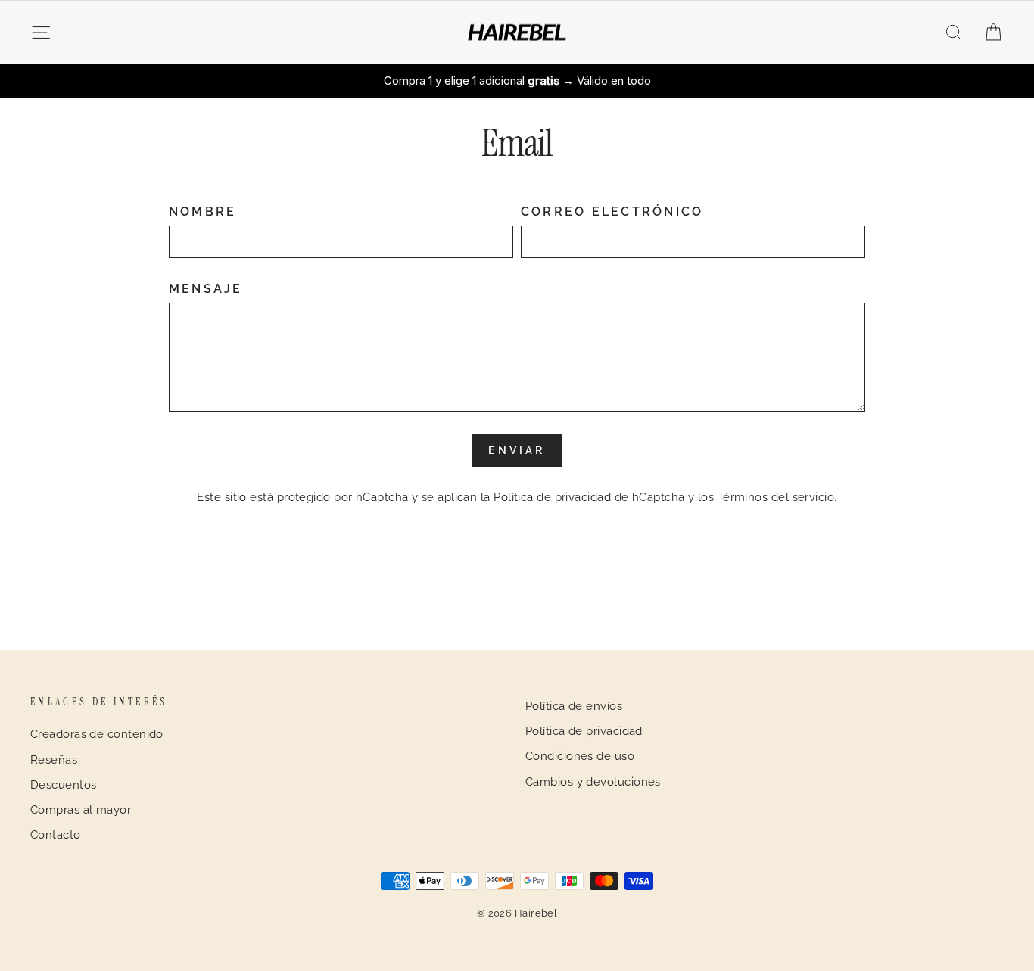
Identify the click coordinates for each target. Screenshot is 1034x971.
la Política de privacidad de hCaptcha (584, 497)
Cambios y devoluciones (593, 782)
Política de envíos (573, 706)
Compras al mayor (80, 810)
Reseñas (53, 760)
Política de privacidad (584, 731)
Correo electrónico (612, 211)
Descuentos (63, 785)
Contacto (55, 835)
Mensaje (206, 289)
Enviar (516, 450)
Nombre (202, 211)
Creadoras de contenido (97, 734)
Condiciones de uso (579, 756)
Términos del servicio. (777, 497)
